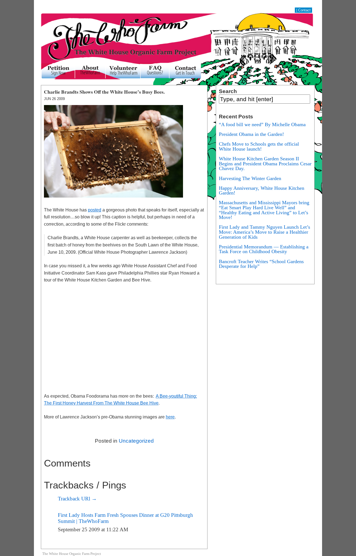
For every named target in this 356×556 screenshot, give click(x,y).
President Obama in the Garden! (251, 134)
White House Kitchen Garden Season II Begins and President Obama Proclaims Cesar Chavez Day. (265, 163)
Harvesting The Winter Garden (250, 178)
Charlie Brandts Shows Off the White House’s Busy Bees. (104, 91)
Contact (304, 10)
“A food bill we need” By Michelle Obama (262, 124)
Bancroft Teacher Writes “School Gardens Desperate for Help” (261, 264)
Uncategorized (136, 441)
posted (94, 210)
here (170, 417)
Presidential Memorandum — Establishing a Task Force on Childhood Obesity (263, 249)
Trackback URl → (77, 499)
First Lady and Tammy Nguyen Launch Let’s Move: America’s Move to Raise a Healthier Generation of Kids (264, 232)
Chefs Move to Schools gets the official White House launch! (259, 146)
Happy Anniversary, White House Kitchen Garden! (261, 190)
